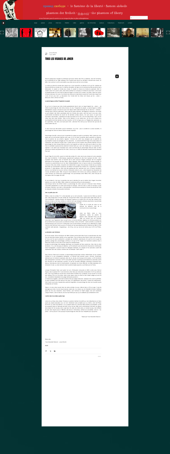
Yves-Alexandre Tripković (51, 397)
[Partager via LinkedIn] (55, 406)
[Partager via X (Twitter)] (50, 406)
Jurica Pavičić (62, 397)
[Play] (3, 23)
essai (46, 400)
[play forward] (168, 32)
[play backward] (2, 32)
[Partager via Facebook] (46, 406)
